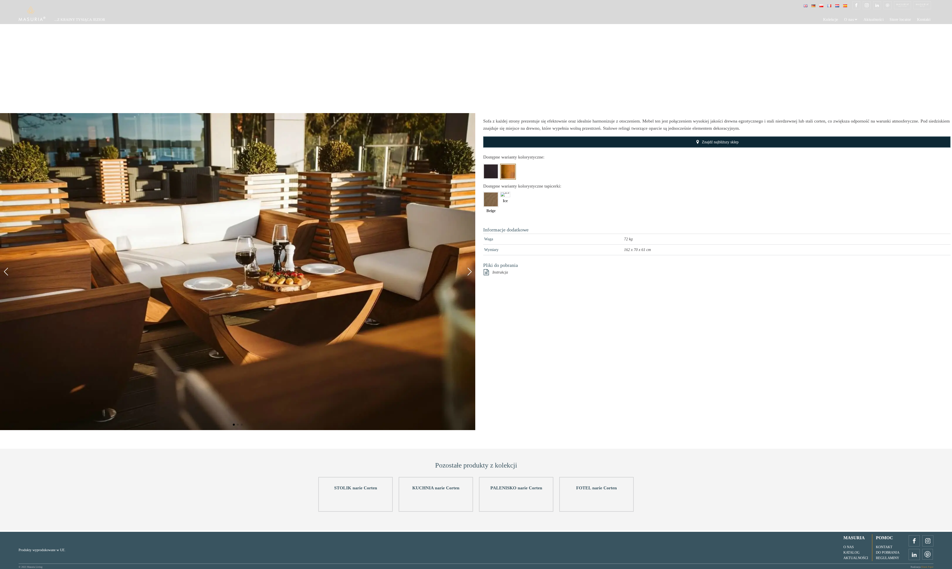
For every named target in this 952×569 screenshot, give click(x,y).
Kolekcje (830, 20)
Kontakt (924, 20)
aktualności (855, 558)
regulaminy (887, 558)
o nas (848, 547)
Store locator (900, 20)
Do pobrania (887, 552)
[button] (234, 425)
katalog (851, 552)
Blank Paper (927, 567)
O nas (849, 20)
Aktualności (873, 20)
